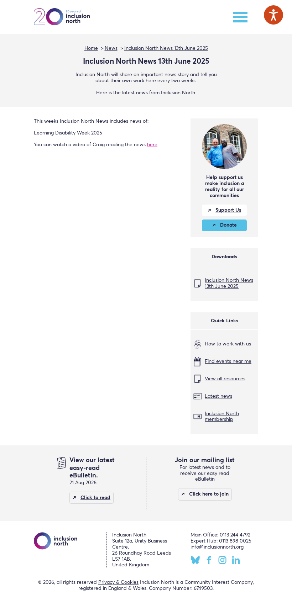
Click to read (95, 497)
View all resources (225, 378)
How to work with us (228, 344)
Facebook (209, 560)
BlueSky (195, 560)
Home (91, 48)
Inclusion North (62, 17)
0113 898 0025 (235, 541)
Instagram (222, 560)
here (152, 144)
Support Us (228, 210)
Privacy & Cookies (118, 582)
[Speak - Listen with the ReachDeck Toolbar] (273, 15)
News (111, 48)
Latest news (218, 396)
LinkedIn (236, 560)
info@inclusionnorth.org (217, 547)
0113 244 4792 (235, 535)
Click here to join (209, 494)
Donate (228, 225)
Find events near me (228, 361)
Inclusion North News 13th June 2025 (166, 48)
